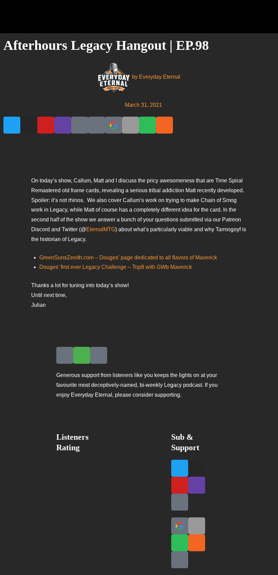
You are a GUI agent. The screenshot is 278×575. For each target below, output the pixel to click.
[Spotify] (147, 125)
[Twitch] (62, 125)
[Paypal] (96, 125)
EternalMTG (100, 229)
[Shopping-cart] (81, 355)
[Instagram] (28, 125)
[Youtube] (45, 125)
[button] (266, 16)
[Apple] (130, 125)
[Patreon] (79, 125)
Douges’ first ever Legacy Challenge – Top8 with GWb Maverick (115, 267)
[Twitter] (11, 125)
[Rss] (164, 125)
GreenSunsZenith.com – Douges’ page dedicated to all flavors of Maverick (128, 257)
